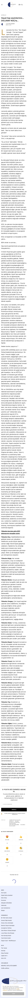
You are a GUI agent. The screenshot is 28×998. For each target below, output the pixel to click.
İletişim (3, 910)
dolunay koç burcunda (14, 822)
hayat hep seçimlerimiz (14, 824)
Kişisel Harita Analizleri (6, 895)
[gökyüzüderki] (12, 5)
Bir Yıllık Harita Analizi (6, 917)
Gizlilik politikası (5, 968)
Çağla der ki (4, 955)
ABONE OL (14, 809)
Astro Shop (4, 897)
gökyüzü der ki (12, 823)
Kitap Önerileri (4, 953)
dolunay (17, 821)
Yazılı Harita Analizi (6, 938)
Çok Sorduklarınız (5, 908)
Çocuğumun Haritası (6, 928)
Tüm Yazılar (4, 948)
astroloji (11, 821)
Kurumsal (3, 900)
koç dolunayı (12, 825)
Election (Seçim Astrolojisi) (7, 925)
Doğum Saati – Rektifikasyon (8, 940)
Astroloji (3, 15)
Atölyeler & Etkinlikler (6, 902)
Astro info (3, 958)
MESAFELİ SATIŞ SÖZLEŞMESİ (9, 965)
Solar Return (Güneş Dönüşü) (8, 930)
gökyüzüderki (12, 23)
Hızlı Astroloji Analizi (6, 935)
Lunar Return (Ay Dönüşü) (7, 933)
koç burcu (22, 824)
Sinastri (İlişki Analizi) (6, 920)
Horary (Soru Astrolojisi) (7, 923)
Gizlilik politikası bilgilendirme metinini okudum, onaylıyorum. (14, 814)
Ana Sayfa (3, 892)
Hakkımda (3, 905)
